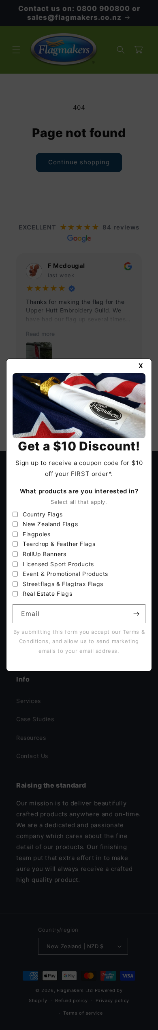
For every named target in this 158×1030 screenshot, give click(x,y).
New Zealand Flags (50, 523)
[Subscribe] (136, 613)
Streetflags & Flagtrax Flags (63, 583)
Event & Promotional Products (65, 573)
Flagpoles (36, 534)
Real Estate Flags (47, 593)
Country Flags (43, 514)
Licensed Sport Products (58, 564)
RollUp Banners (44, 553)
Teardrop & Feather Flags (59, 543)
